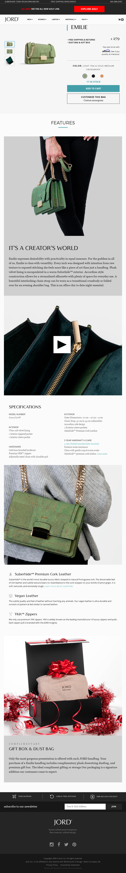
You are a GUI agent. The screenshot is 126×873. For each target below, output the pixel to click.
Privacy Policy (52, 865)
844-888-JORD (116, 1)
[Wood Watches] (11, 19)
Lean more (102, 454)
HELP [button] (84, 19)
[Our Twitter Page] (66, 844)
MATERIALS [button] (70, 19)
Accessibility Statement (70, 865)
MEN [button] (29, 19)
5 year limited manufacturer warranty (81, 444)
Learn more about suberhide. (59, 586)
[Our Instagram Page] (52, 844)
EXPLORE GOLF (89, 8)
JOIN (114, 806)
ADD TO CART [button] (93, 88)
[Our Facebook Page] (59, 844)
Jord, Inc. (62, 858)
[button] (121, 19)
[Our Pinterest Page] (74, 844)
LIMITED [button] (55, 19)
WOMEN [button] (41, 19)
